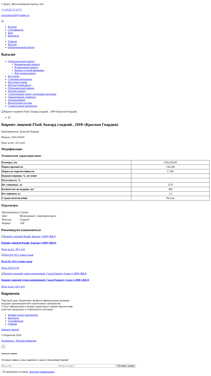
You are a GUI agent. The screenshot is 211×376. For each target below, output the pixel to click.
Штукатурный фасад (19, 85)
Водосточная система (20, 103)
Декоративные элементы (22, 97)
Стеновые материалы (20, 79)
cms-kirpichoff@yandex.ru (15, 15)
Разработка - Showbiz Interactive (19, 340)
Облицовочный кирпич (21, 47)
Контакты (13, 35)
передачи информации (42, 371)
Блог (10, 32)
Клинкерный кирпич (26, 67)
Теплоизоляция (16, 100)
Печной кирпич (17, 91)
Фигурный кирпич (25, 73)
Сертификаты (15, 29)
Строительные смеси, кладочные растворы (32, 94)
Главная (12, 41)
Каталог (12, 26)
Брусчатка (13, 76)
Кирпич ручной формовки (29, 70)
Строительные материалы (22, 106)
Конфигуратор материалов (23, 315)
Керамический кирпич (27, 64)
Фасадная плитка (17, 82)
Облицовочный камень (21, 88)
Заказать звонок (10, 329)
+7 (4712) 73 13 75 (11, 9)
